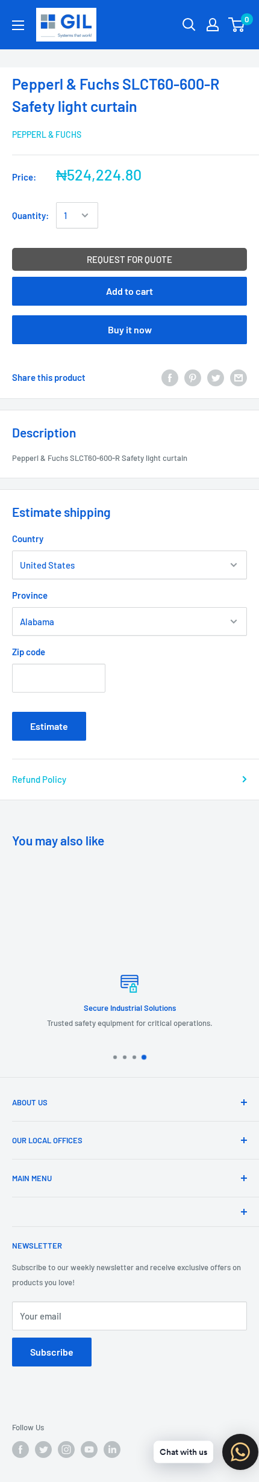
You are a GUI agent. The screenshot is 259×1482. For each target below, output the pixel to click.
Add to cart (129, 291)
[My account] (213, 24)
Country (27, 538)
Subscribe (51, 1351)
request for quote (129, 259)
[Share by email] (238, 377)
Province (30, 595)
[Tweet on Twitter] (215, 377)
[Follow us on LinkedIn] (112, 1449)
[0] (237, 24)
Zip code (28, 651)
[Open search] (189, 24)
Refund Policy (39, 779)
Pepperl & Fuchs (46, 134)
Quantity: (30, 215)
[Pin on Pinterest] (192, 377)
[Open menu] (18, 25)
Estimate (49, 726)
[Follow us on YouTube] (89, 1449)
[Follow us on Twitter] (43, 1449)
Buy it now (130, 329)
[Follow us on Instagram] (66, 1449)
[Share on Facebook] (169, 377)
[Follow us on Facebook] (20, 1449)
